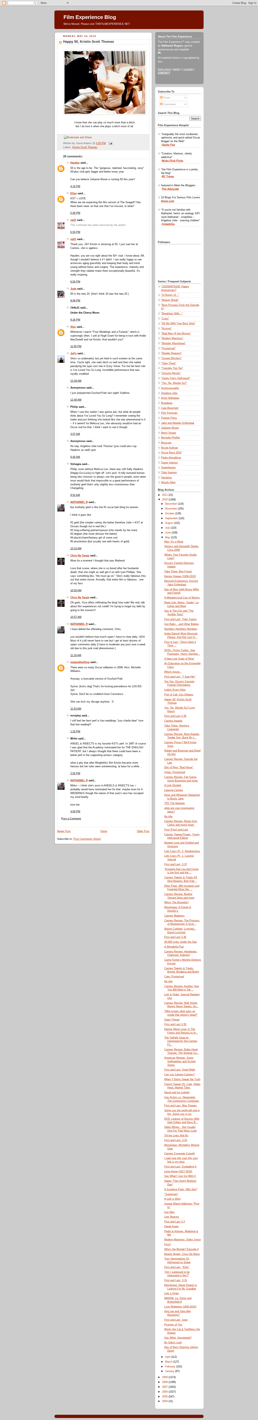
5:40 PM (75, 213)
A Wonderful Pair (174, 946)
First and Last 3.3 (174, 1221)
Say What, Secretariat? (177, 1337)
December (171, 503)
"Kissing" (166, 328)
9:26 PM (75, 319)
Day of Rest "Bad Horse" (178, 767)
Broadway (167, 403)
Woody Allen (168, 482)
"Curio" (165, 318)
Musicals (166, 442)
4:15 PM (75, 186)
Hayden (75, 162)
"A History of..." (170, 295)
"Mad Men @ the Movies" (176, 333)
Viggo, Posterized (174, 772)
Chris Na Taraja (79, 555)
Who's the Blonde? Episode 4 (181, 1249)
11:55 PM (75, 346)
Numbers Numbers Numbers (180, 629)
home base (164, 69)
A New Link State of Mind (179, 658)
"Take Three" (168, 363)
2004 (165, 1401)
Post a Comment (71, 818)
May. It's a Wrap (173, 541)
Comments (169, 104)
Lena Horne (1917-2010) (178, 1171)
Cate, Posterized (174, 976)
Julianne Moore (170, 427)
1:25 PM (75, 731)
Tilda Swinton (169, 472)
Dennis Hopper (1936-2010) (180, 576)
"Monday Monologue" (173, 343)
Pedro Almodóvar (171, 457)
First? (167, 1244)
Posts (166, 97)
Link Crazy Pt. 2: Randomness (182, 851)
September (172, 518)
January (170, 1371)
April (168, 1357)
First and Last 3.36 (175, 937)
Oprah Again (171, 1226)
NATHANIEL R (79, 502)
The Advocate (170, 189)
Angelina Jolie (169, 393)
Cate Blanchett (169, 408)
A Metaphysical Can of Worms (182, 597)
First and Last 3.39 (175, 716)
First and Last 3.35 (175, 1024)
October (170, 513)
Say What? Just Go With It (180, 1176)
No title (168, 816)
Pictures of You (173, 1324)
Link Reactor (171, 1216)
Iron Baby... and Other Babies (181, 624)
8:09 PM (75, 300)
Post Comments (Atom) (87, 839)
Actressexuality (170, 388)
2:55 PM (75, 773)
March (169, 1361)
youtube (188, 69)
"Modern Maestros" (172, 338)
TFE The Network (174, 803)
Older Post (143, 831)
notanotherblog (79, 662)
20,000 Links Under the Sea (180, 942)
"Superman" (171, 1194)
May (168, 537)
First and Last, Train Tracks (180, 619)
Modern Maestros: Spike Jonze (182, 1239)
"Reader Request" (171, 353)
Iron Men (169, 1212)
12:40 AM (75, 399)
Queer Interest (169, 462)
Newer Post (64, 831)
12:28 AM (75, 380)
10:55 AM (75, 590)
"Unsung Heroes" (171, 373)
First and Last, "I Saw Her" (180, 676)
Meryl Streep (168, 432)
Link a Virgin (171, 1293)
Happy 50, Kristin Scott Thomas (88, 42)
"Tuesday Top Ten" (172, 368)
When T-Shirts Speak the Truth (182, 1079)
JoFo (73, 353)
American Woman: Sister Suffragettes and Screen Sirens (180, 1061)
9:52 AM (75, 495)
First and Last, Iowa (175, 1319)
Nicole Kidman (169, 447)
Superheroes (168, 467)
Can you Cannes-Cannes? (179, 1074)
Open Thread (171, 1019)
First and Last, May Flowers (180, 1105)
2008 (165, 1382)
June (168, 532)
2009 (165, 1377)
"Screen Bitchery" (171, 358)
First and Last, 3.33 (175, 1140)
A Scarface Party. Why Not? (180, 1189)
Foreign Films (169, 418)
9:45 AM (75, 457)
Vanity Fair (168, 144)
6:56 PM (75, 281)
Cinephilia (168, 224)
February (170, 1366)
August (169, 523)
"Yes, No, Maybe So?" (174, 383)
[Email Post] (110, 143)
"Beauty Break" (170, 300)
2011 (165, 495)
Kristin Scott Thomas (84, 147)
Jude (73, 288)
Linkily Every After (175, 689)
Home (103, 831)
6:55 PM (75, 232)
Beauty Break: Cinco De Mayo (182, 1254)
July (168, 527)
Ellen (73, 193)
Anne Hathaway (170, 398)
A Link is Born (172, 1199)
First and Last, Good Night (179, 1069)
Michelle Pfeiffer (170, 437)
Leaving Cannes (173, 790)
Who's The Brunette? (176, 902)
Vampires (166, 477)
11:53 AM (75, 708)
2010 (165, 499)
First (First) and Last (176, 829)
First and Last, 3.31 (175, 1280)
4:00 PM (75, 811)
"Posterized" (168, 348)
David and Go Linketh (176, 1092)
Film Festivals (169, 413)
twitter (176, 69)
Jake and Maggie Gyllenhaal (177, 423)
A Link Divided (172, 785)
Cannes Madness (174, 915)
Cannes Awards (173, 720)
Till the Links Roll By (176, 1135)
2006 (165, 1391)
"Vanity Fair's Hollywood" (175, 378)
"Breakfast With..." (172, 313)
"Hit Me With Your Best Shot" (178, 323)
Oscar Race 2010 (171, 452)
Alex (73, 326)
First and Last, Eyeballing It (180, 1166)
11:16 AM (75, 655)
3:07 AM (75, 434)
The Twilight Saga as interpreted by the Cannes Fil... (180, 1041)
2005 (165, 1396)
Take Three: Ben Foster (178, 571)
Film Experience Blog (89, 17)
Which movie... (173, 671)
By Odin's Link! (173, 1342)
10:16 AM (75, 548)
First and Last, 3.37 (175, 864)
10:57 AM (75, 617)
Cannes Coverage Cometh (179, 1153)
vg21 (73, 220)
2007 (165, 1387)
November (171, 508)
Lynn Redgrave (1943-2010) (180, 1306)
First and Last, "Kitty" (176, 1267)
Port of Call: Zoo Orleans (178, 694)
